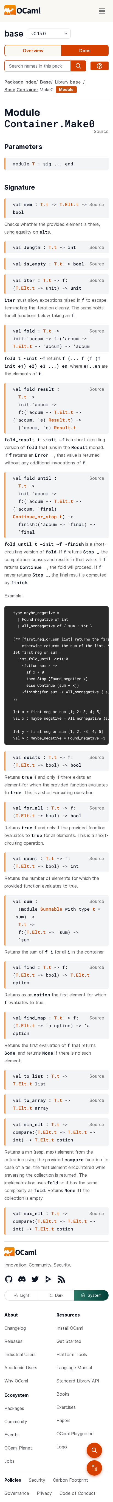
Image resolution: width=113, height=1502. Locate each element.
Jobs (9, 1461)
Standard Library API (77, 1381)
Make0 (46, 89)
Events (11, 1434)
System (94, 1295)
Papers (63, 1420)
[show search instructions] (100, 66)
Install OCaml (69, 1328)
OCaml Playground (75, 1433)
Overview (33, 50)
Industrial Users (20, 1354)
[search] (94, 1450)
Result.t (59, 420)
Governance (16, 1493)
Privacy (44, 1493)
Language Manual (74, 1367)
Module (66, 89)
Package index (20, 82)
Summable (51, 909)
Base (45, 82)
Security (37, 1480)
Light (24, 1295)
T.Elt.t (69, 204)
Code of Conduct (77, 1493)
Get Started (68, 1341)
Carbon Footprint (70, 1480)
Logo (61, 1447)
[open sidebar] (94, 1468)
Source (101, 131)
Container (27, 89)
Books (62, 1394)
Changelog (15, 1328)
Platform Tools (71, 1354)
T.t (44, 204)
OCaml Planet (18, 1448)
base (13, 33)
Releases (13, 1341)
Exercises (66, 1407)
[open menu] (102, 11)
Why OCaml (16, 1381)
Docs (85, 50)
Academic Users (20, 1367)
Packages (14, 1408)
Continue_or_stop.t (37, 516)
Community (15, 1421)
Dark (59, 1295)
